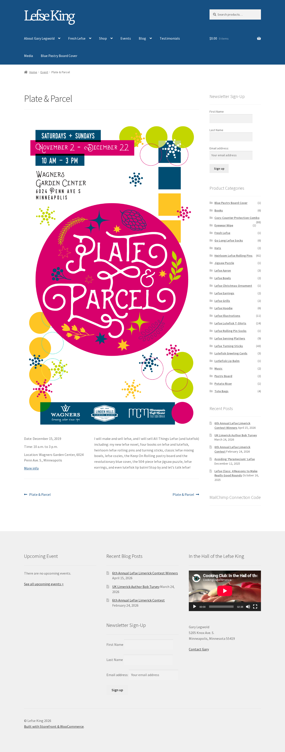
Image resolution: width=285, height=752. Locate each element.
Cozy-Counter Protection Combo (236, 218)
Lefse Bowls (222, 278)
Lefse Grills (222, 301)
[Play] (194, 606)
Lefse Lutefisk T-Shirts (230, 323)
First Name (217, 112)
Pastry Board (223, 376)
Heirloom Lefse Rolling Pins (233, 256)
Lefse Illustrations (227, 316)
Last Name (216, 130)
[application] (225, 591)
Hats (217, 248)
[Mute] (248, 606)
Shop (103, 38)
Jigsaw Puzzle (224, 263)
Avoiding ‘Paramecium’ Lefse (234, 459)
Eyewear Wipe (223, 225)
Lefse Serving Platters (229, 338)
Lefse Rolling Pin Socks (230, 331)
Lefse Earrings (224, 293)
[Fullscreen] (255, 606)
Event (44, 72)
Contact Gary (199, 649)
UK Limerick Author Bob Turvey (235, 435)
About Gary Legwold (39, 38)
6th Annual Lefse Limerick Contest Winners (232, 425)
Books (218, 210)
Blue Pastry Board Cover (59, 55)
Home (33, 72)
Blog (142, 38)
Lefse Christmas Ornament (233, 286)
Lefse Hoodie (223, 308)
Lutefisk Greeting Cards (230, 353)
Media (28, 55)
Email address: (219, 148)
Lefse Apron (222, 270)
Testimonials (170, 38)
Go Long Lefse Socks (228, 240)
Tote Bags (221, 391)
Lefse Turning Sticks (228, 346)
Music (218, 368)
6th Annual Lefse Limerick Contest (138, 600)
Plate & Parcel (40, 495)
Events (125, 38)
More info (31, 468)
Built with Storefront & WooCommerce (54, 726)
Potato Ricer (223, 384)
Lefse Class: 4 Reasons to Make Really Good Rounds (235, 473)
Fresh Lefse (77, 38)
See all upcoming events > (44, 584)
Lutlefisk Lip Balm (227, 361)
